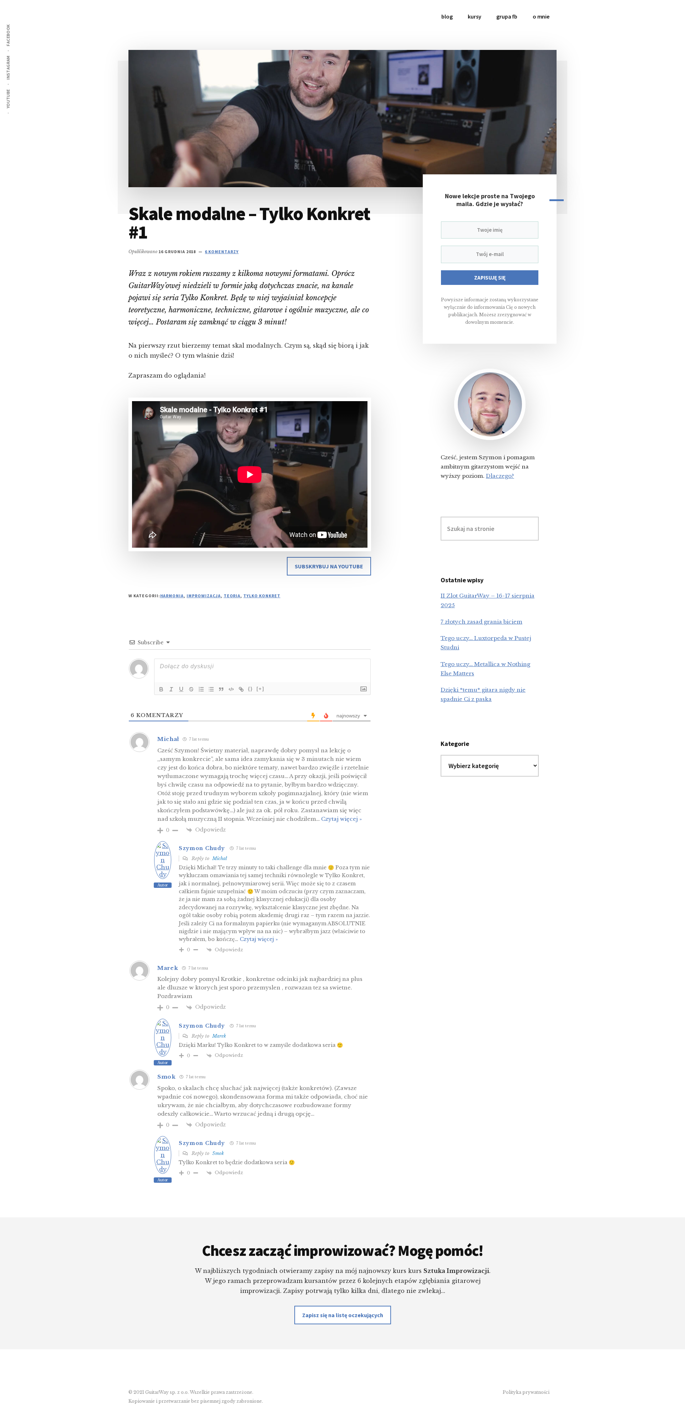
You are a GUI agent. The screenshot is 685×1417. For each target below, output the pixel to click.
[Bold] (161, 689)
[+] (260, 688)
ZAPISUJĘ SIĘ (490, 277)
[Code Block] (231, 689)
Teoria (232, 595)
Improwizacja (204, 595)
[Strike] (191, 689)
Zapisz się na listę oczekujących (342, 1315)
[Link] (241, 689)
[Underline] (181, 689)
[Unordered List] (211, 689)
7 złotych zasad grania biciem (481, 621)
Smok (218, 1153)
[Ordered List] (201, 689)
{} (250, 688)
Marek (219, 1036)
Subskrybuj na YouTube (329, 566)
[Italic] (171, 689)
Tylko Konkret (261, 595)
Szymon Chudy (201, 848)
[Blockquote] (221, 689)
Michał (219, 858)
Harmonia (172, 595)
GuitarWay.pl (181, 21)
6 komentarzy (222, 251)
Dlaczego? (500, 475)
